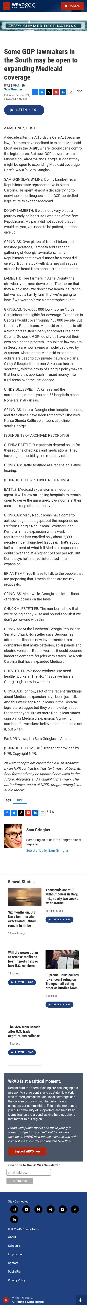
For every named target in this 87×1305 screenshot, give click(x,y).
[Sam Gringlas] (13, 836)
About (12, 1237)
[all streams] (81, 1300)
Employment (16, 1254)
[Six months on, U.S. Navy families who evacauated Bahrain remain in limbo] (24, 897)
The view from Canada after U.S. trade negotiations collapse (24, 1031)
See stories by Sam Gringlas (47, 850)
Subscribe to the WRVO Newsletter (33, 1165)
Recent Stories (21, 881)
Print (78, 91)
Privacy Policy (16, 1280)
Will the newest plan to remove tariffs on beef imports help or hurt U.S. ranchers (23, 959)
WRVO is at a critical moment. (34, 1081)
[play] (6, 1300)
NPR (20, 800)
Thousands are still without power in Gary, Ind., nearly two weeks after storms (62, 896)
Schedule (14, 1245)
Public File (14, 1271)
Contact (13, 1263)
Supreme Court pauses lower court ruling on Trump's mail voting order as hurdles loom (62, 981)
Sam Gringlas (13, 89)
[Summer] (43, 25)
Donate (74, 6)
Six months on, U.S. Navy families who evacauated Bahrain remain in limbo (22, 919)
